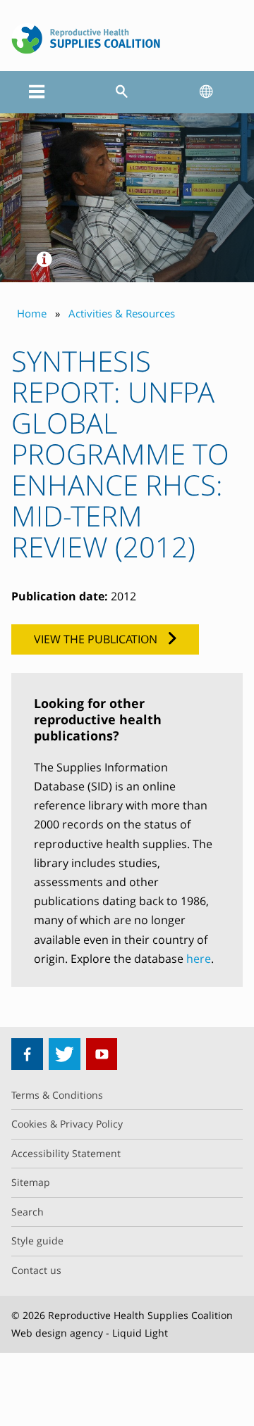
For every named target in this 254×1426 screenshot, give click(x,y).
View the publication (95, 639)
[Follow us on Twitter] (64, 1054)
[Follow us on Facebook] (27, 1054)
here (198, 958)
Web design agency (57, 1332)
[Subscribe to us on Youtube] (102, 1054)
